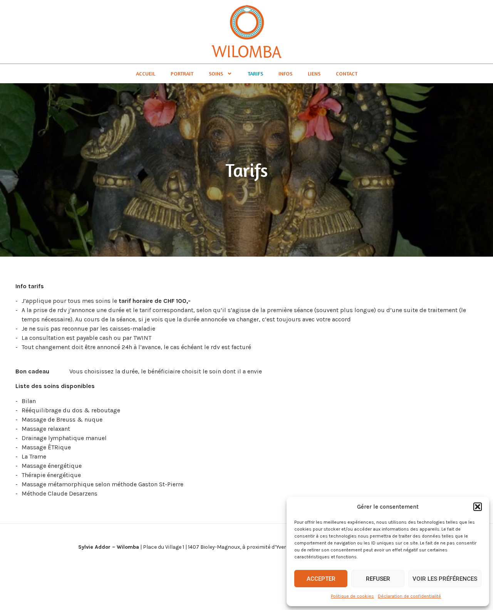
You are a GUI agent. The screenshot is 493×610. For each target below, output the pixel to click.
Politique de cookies (352, 596)
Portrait (182, 73)
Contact (346, 73)
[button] (477, 507)
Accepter (321, 578)
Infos (285, 73)
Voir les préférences (445, 578)
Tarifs (255, 73)
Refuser (378, 578)
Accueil (145, 73)
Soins (216, 73)
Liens (314, 73)
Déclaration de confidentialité (409, 596)
